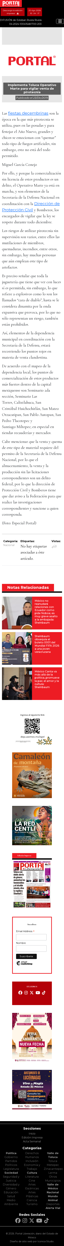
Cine (32, 1180)
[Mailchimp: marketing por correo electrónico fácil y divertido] (24, 965)
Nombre (21, 943)
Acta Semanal (32, 1141)
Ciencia (32, 1200)
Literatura (32, 1176)
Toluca (52, 1161)
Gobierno (11, 1157)
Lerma (52, 1172)
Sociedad (11, 1172)
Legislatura (11, 1168)
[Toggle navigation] (60, 21)
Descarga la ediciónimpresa (12, 12)
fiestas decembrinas (28, 113)
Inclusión (32, 1161)
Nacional (9, 545)
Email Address (25, 932)
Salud (11, 1196)
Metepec (53, 1165)
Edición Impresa (32, 1137)
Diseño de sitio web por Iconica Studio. (32, 1241)
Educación (11, 1192)
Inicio (32, 1133)
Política (11, 1153)
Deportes (52, 1204)
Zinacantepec (53, 1168)
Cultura (32, 1172)
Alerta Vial (53, 1208)
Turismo (32, 1204)
